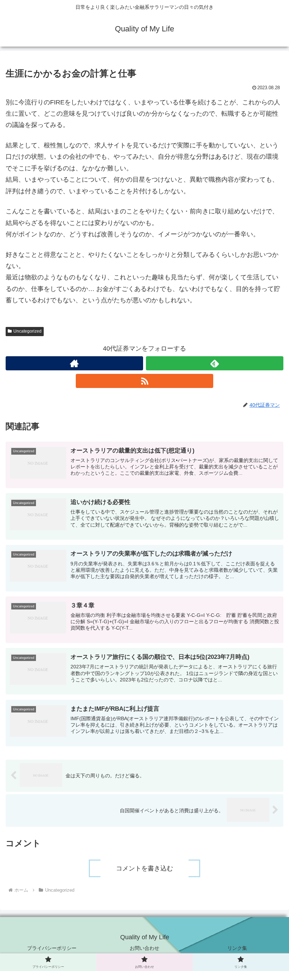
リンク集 (237, 948)
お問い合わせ (144, 948)
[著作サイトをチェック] (74, 363)
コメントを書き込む (144, 868)
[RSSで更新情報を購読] (144, 381)
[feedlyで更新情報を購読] (214, 363)
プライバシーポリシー (51, 948)
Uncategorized (27, 331)
